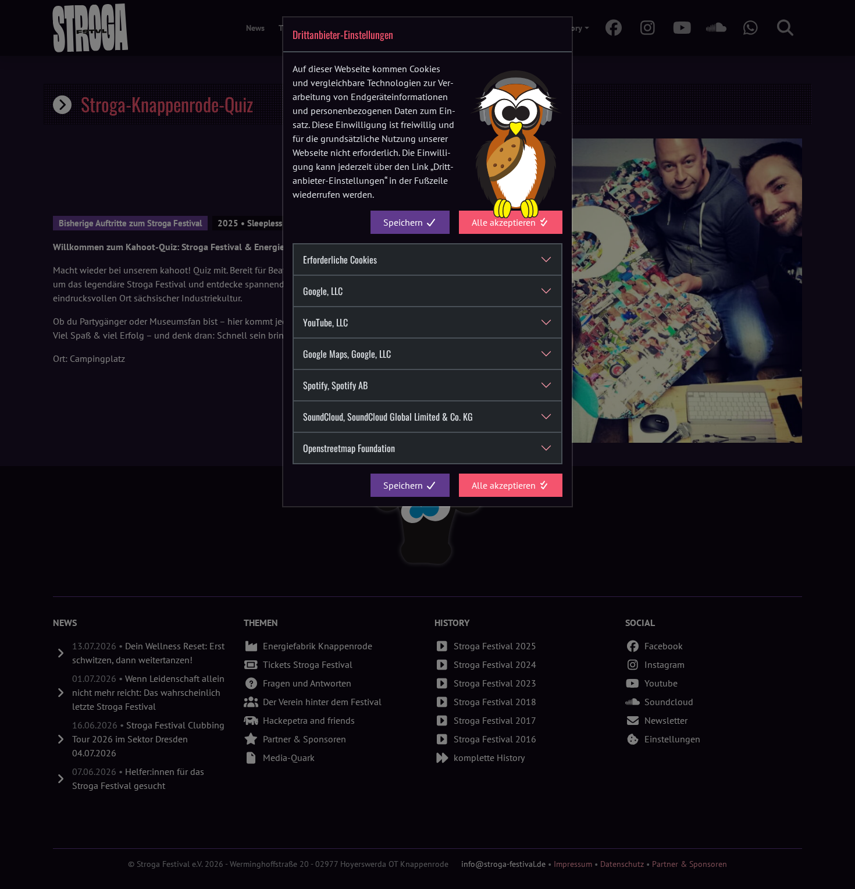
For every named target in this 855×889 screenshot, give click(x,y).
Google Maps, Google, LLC (347, 354)
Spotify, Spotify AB (335, 385)
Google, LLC (323, 291)
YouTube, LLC (325, 322)
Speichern (404, 222)
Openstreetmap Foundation (349, 448)
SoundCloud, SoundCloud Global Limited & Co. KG (388, 417)
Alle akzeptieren (505, 222)
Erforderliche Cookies (340, 259)
